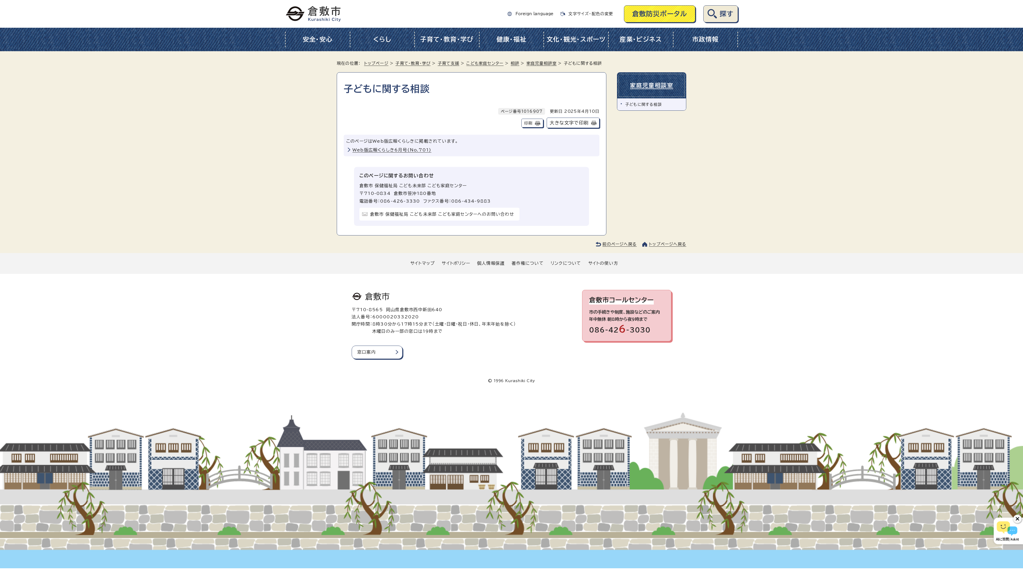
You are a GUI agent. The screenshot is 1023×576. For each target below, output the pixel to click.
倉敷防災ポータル (659, 13)
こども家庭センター (485, 63)
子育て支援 (448, 63)
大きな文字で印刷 (569, 123)
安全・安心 (318, 39)
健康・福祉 (512, 39)
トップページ (376, 63)
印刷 (528, 123)
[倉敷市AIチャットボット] (1007, 531)
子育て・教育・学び (447, 39)
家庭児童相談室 (541, 63)
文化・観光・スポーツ (576, 39)
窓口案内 (366, 352)
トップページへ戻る (667, 244)
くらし (382, 39)
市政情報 (705, 39)
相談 (515, 63)
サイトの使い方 (603, 263)
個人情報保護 (491, 263)
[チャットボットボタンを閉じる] (1017, 519)
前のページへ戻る (619, 244)
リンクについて (566, 263)
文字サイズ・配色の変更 (590, 14)
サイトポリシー (456, 263)
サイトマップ (422, 263)
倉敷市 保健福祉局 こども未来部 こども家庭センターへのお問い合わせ (442, 214)
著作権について (527, 263)
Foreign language (534, 14)
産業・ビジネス (641, 39)
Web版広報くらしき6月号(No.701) (391, 150)
